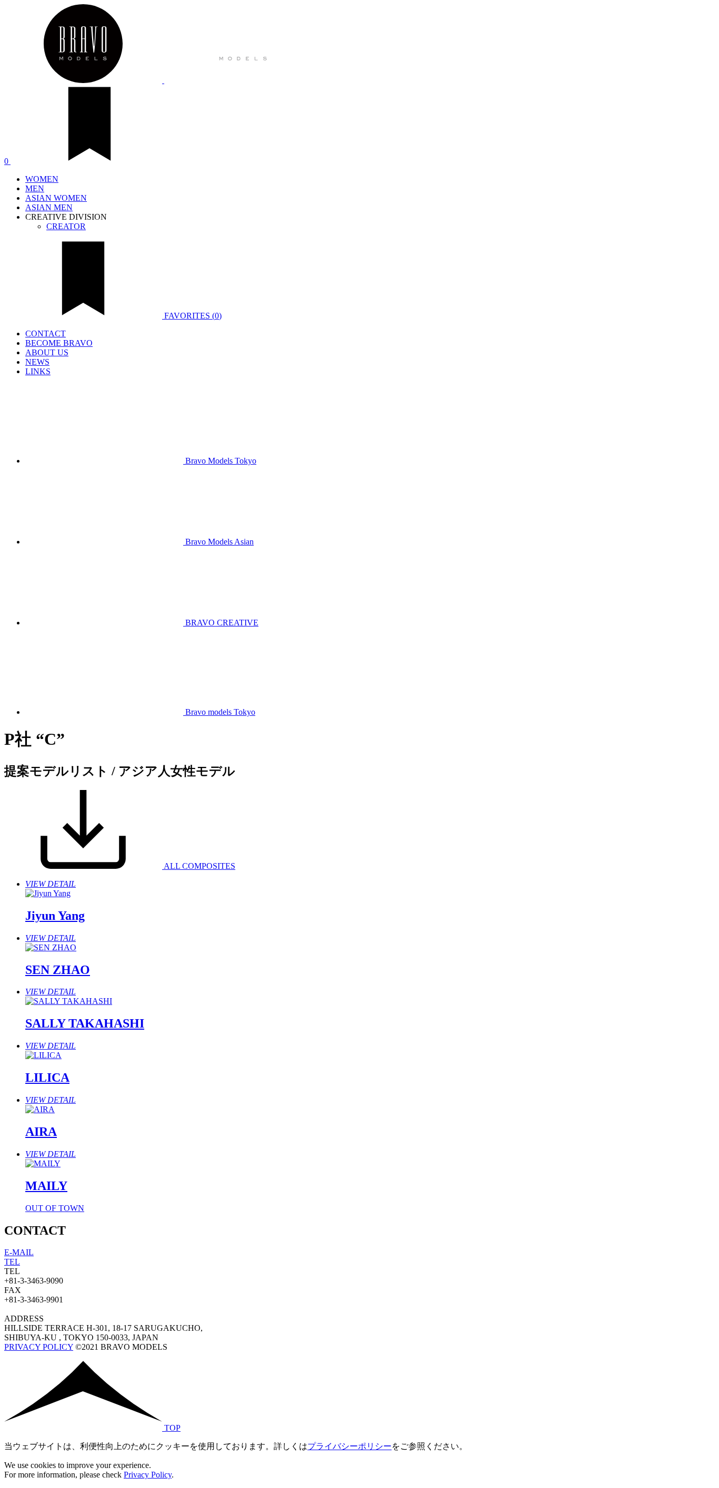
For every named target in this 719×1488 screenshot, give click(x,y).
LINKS (38, 371)
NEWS (37, 361)
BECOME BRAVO (59, 342)
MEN (34, 188)
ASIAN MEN (49, 207)
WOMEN (41, 179)
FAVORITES (192, 315)
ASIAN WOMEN (56, 197)
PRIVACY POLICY (38, 1346)
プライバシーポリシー (349, 1446)
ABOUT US (46, 352)
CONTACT (45, 333)
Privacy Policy (148, 1474)
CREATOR (66, 226)
